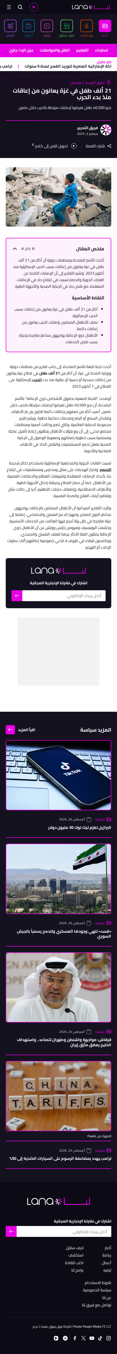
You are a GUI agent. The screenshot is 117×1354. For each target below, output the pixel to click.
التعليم (82, 50)
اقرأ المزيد (26, 729)
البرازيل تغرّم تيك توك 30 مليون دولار (79, 827)
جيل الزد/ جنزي (21, 50)
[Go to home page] (90, 7)
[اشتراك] (16, 595)
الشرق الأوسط (95, 82)
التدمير (105, 469)
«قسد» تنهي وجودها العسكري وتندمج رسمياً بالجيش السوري (64, 934)
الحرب (36, 379)
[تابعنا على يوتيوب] (92, 1338)
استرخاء (101, 50)
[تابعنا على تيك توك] (100, 1338)
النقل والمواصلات (55, 50)
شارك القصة (95, 146)
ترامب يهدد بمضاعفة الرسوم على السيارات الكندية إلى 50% (60, 1158)
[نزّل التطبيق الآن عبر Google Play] (56, 1338)
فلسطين (75, 82)
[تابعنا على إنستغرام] (108, 1338)
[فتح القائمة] (9, 7)
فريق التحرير (87, 127)
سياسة (100, 819)
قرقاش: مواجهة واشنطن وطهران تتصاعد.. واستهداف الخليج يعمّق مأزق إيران (64, 1042)
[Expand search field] (20, 7)
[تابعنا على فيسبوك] (75, 1338)
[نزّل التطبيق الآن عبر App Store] (65, 1338)
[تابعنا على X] (83, 1338)
